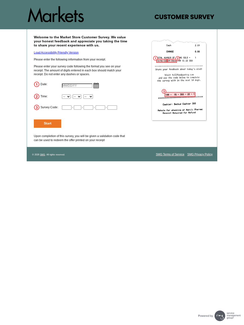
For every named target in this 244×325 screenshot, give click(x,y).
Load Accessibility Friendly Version (56, 52)
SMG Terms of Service (170, 154)
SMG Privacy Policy (200, 154)
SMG (42, 154)
